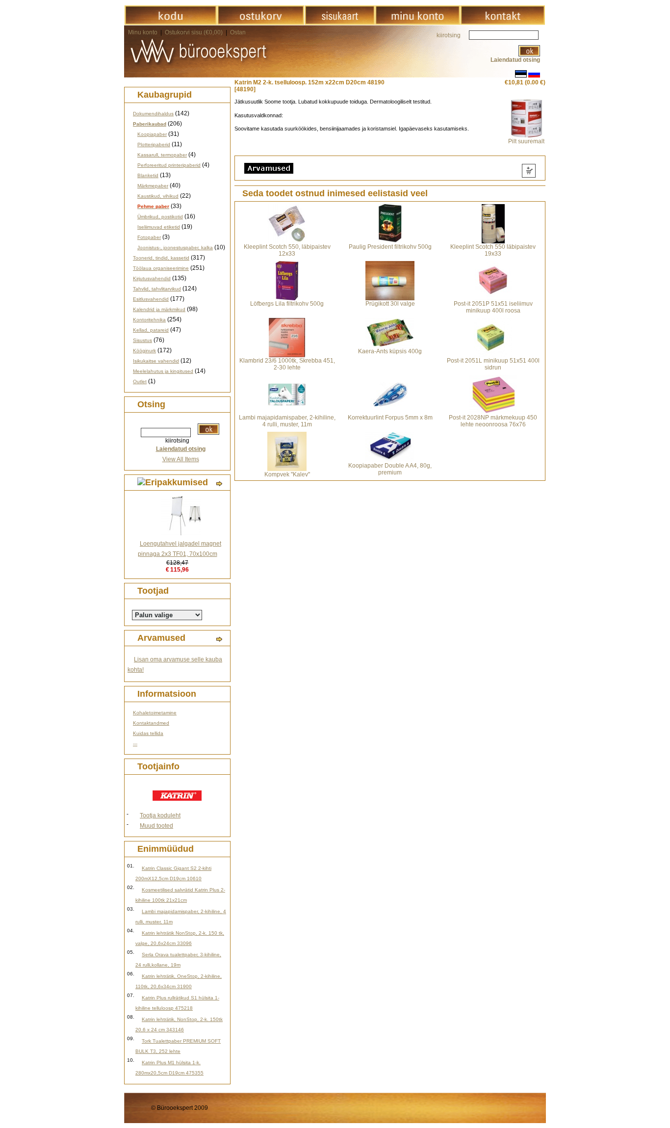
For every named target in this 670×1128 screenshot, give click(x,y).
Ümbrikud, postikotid (160, 216)
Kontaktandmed (151, 723)
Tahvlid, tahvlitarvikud (157, 288)
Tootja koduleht (160, 815)
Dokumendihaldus (153, 113)
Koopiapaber (152, 134)
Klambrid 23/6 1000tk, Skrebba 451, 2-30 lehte (287, 364)
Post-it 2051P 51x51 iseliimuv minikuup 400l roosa (493, 307)
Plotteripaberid (153, 144)
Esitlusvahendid (151, 299)
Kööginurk (144, 350)
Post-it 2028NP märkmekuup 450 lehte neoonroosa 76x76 (493, 421)
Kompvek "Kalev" (287, 474)
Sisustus (142, 340)
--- (135, 743)
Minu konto (142, 32)
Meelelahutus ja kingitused (163, 371)
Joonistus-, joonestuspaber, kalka (175, 247)
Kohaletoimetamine (155, 712)
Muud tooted (156, 825)
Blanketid (147, 175)
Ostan (238, 32)
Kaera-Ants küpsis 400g (390, 351)
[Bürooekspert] (170, 23)
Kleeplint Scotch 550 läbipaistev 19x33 (493, 250)
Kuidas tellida (148, 733)
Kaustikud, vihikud (158, 196)
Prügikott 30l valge (390, 303)
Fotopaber (149, 237)
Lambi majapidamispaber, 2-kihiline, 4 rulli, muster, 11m (287, 421)
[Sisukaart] (340, 23)
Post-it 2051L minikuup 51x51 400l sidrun (493, 364)
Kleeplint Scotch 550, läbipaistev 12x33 (287, 250)
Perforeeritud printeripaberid (169, 165)
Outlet (140, 381)
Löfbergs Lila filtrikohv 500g (287, 303)
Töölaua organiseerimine (161, 268)
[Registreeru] (417, 23)
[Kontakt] (502, 23)
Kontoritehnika (149, 319)
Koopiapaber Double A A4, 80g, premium (390, 469)
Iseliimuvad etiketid (158, 227)
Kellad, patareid (151, 330)
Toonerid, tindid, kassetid (161, 258)
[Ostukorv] (261, 23)
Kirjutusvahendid (152, 278)
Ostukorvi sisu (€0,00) (194, 32)
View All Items (180, 459)
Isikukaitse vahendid (156, 361)
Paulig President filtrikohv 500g (390, 246)
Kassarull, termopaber (162, 154)
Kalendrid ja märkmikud (159, 309)
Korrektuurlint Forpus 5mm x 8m (390, 417)
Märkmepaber (152, 185)
